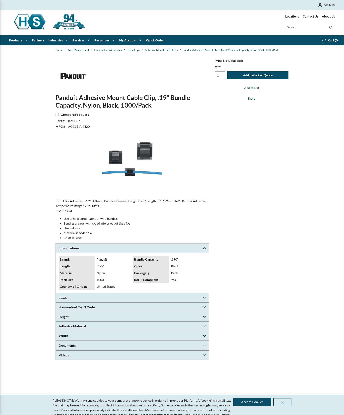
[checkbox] (57, 114)
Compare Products (75, 114)
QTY (218, 67)
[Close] (282, 402)
